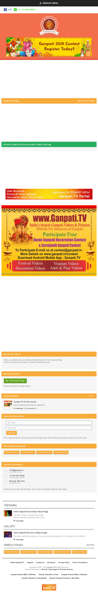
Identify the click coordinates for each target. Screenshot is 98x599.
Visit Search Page (16, 381)
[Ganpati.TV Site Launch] (8, 404)
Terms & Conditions (80, 562)
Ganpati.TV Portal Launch (25, 401)
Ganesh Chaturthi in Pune (48, 574)
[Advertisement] (48, 79)
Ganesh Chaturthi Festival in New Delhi (64, 578)
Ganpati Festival (61, 452)
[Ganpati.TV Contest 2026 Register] (49, 38)
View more (91, 396)
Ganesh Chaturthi (44, 452)
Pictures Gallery (28, 452)
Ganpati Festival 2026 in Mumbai (23, 574)
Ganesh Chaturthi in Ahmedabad (34, 578)
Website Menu (50, 3)
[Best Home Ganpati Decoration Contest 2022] (48, 206)
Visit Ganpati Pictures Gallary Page (30, 532)
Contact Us (40, 562)
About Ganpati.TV (17, 562)
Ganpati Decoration (62, 552)
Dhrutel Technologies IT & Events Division (57, 569)
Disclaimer (51, 562)
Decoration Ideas (11, 452)
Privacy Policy (63, 562)
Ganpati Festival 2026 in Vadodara (74, 574)
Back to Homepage (87, 101)
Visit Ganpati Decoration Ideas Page (31, 511)
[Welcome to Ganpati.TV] (49, 190)
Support (30, 562)
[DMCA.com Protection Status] (49, 585)
